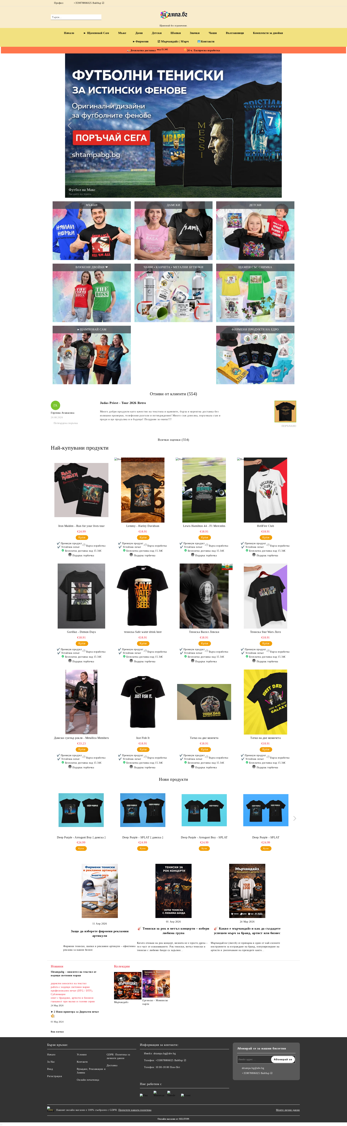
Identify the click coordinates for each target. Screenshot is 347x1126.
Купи (81, 537)
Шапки (176, 32)
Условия (81, 1054)
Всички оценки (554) (173, 439)
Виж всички (57, 1031)
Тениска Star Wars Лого (265, 631)
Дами (139, 32)
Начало (69, 32)
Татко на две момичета (265, 737)
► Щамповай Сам (96, 32)
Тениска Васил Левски (204, 631)
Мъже (122, 32)
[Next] (275, 125)
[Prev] (71, 125)
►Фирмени (140, 41)
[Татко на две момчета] (204, 702)
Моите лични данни (288, 1110)
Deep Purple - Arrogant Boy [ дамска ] (81, 837)
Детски (157, 32)
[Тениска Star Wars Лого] (265, 596)
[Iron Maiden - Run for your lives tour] (81, 490)
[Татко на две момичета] (265, 702)
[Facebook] (289, 3)
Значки (195, 32)
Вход (50, 1069)
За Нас (51, 1061)
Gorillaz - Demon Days (81, 631)
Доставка (112, 1065)
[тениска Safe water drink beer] (143, 596)
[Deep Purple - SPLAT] (266, 810)
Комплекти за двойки (268, 32)
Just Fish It (143, 737)
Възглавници (235, 32)
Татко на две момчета (204, 737)
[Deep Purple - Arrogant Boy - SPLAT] (204, 810)
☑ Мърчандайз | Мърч (173, 41)
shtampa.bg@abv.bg (164, 1053)
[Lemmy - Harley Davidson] (143, 490)
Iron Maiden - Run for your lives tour (81, 525)
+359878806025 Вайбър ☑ (89, 3)
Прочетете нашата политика (134, 1110)
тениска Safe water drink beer (143, 631)
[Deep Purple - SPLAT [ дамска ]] (142, 810)
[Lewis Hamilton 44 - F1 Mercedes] (204, 490)
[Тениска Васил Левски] (204, 596)
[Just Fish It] (143, 702)
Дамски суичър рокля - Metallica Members (81, 737)
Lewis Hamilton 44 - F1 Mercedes (204, 525)
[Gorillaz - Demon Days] (81, 596)
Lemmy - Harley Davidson (142, 525)
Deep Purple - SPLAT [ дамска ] (142, 837)
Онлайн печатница (88, 1080)
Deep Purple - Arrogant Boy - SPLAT (204, 837)
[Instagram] (294, 3)
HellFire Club (265, 525)
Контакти (207, 41)
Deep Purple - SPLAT (266, 837)
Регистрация (54, 1076)
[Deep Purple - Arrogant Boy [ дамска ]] (81, 810)
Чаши (213, 32)
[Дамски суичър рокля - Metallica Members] (81, 702)
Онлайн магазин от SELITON (173, 1119)
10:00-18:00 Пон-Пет (168, 1067)
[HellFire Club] (265, 490)
